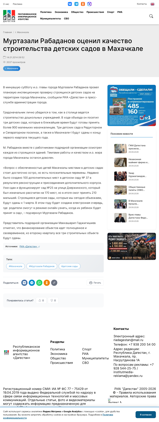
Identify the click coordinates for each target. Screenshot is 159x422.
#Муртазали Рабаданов (42, 266)
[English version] (152, 4)
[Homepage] (19, 16)
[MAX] (89, 4)
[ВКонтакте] (70, 4)
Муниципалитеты (50, 18)
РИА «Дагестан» (29, 246)
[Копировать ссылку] (54, 283)
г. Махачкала (22, 32)
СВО (66, 18)
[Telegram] (76, 4)
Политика (46, 12)
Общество (77, 12)
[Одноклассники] (83, 4)
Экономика (61, 12)
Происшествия (95, 12)
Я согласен (146, 414)
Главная (7, 32)
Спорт (110, 12)
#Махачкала (15, 266)
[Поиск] (151, 16)
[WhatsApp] (39, 283)
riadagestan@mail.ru (128, 340)
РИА (119, 12)
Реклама (17, 4)
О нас (6, 4)
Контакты (142, 3)
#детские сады (69, 266)
